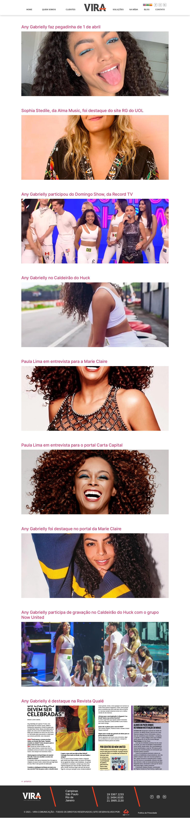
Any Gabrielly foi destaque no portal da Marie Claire (71, 528)
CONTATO (160, 9)
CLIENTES (70, 9)
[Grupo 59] (164, 796)
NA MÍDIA (133, 9)
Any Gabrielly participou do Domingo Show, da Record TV (77, 194)
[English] (144, 5)
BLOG (147, 9)
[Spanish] (150, 5)
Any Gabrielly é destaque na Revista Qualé (62, 700)
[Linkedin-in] (164, 4)
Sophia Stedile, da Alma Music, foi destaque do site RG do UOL (82, 110)
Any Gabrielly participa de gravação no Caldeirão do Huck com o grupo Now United (90, 615)
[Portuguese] (147, 5)
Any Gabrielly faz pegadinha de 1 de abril (60, 26)
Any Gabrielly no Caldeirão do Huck (55, 277)
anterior (26, 781)
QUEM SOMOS (49, 9)
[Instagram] (160, 4)
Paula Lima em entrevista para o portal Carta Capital (72, 445)
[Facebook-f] (155, 4)
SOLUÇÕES (118, 9)
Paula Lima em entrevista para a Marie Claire (64, 361)
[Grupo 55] (152, 796)
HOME (29, 9)
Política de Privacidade (147, 813)
